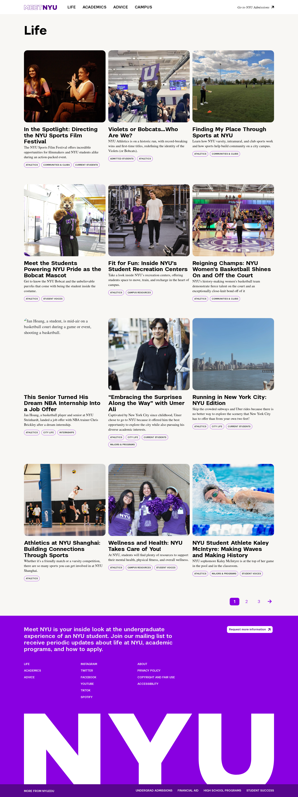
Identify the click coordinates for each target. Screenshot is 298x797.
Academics (94, 7)
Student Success (260, 790)
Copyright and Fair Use (156, 677)
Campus (143, 7)
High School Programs (222, 790)
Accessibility (147, 684)
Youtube (87, 684)
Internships (66, 432)
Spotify (87, 697)
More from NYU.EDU (39, 791)
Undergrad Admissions (154, 790)
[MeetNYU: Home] (40, 7)
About (142, 664)
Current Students (86, 165)
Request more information (247, 629)
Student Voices (52, 298)
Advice (120, 7)
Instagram (89, 664)
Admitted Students (121, 158)
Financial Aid (188, 790)
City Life (48, 432)
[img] (65, 86)
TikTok (85, 690)
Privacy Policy (149, 670)
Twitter (87, 670)
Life (71, 7)
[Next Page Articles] (270, 601)
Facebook (88, 677)
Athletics (32, 165)
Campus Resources (139, 292)
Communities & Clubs (56, 165)
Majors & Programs (122, 444)
